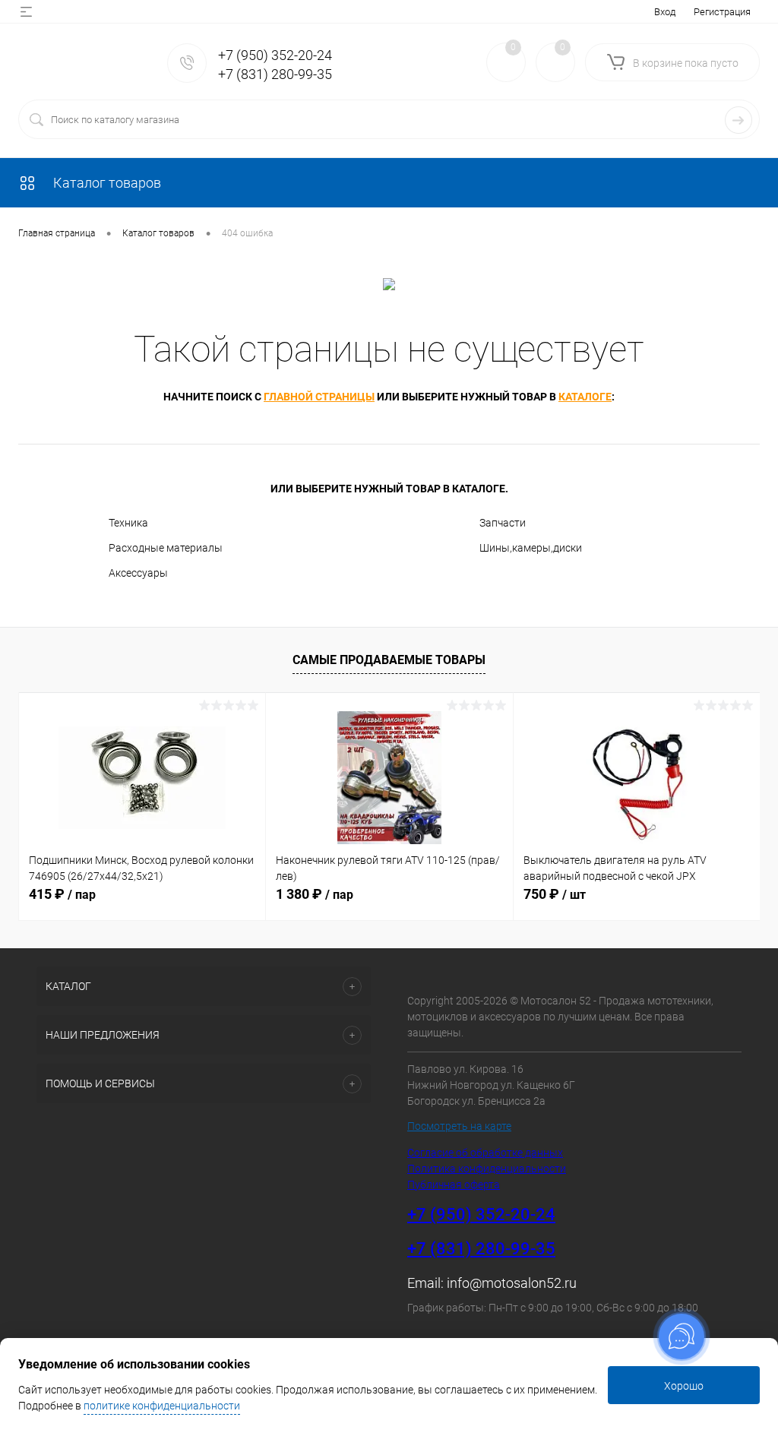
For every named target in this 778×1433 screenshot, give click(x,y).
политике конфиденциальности (162, 1406)
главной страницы (319, 397)
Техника (128, 523)
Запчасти (502, 523)
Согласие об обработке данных (485, 1153)
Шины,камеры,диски (530, 548)
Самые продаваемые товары (389, 660)
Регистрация (722, 11)
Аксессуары (138, 573)
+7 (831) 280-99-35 (275, 74)
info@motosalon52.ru (512, 1283)
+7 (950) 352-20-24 (275, 55)
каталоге (585, 397)
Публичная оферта (453, 1184)
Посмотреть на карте (459, 1126)
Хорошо (684, 1386)
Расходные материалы (166, 548)
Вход (664, 11)
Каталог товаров (105, 183)
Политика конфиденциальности (486, 1169)
